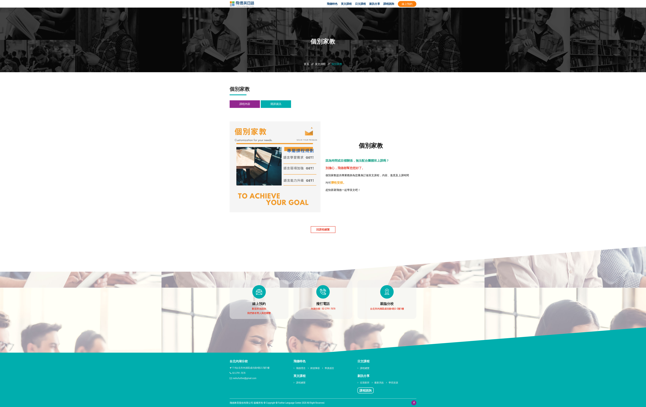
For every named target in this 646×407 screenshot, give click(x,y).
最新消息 (379, 382)
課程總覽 (301, 382)
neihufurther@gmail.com (244, 378)
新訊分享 (374, 3)
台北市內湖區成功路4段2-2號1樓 (387, 308)
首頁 (306, 64)
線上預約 (407, 4)
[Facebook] (413, 402)
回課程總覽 (323, 229)
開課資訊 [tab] (276, 104)
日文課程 (360, 3)
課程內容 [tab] (244, 104)
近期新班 (364, 382)
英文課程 (346, 3)
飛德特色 (332, 3)
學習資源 (393, 382)
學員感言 (329, 368)
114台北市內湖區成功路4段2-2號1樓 (251, 367)
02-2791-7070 (238, 373)
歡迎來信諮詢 (259, 308)
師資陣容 (315, 368)
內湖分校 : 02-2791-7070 (323, 308)
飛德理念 (301, 368)
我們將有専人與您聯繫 (259, 313)
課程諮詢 (388, 3)
